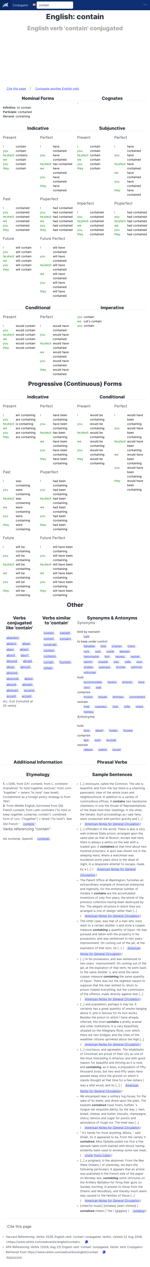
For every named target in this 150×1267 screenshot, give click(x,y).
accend (29, 690)
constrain (50, 644)
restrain (135, 656)
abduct (11, 643)
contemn (50, 656)
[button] (145, 5)
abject (24, 649)
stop (139, 661)
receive (112, 682)
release (88, 749)
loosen (116, 749)
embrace (118, 696)
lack (86, 740)
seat (98, 687)
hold (86, 706)
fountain (65, 662)
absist (29, 678)
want (98, 740)
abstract (12, 690)
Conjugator (20, 5)
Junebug (139, 1211)
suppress (104, 667)
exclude (111, 740)
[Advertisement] (75, 57)
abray (10, 667)
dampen (125, 651)
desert (99, 730)
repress (120, 656)
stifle (128, 661)
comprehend (137, 696)
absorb (11, 684)
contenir (29, 824)
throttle (120, 667)
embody (127, 682)
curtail (110, 651)
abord (11, 655)
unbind (102, 749)
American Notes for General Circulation (112, 824)
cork (86, 651)
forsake (128, 730)
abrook (25, 667)
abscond (12, 678)
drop (87, 730)
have (141, 682)
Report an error (14, 1257)
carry (87, 687)
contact (49, 650)
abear (26, 643)
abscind (12, 673)
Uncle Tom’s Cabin (97, 1155)
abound (12, 661)
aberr (10, 649)
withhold (136, 667)
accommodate (93, 682)
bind (103, 646)
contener (43, 838)
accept (26, 696)
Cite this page (16, 88)
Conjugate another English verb (57, 88)
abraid (27, 661)
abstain (27, 684)
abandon (13, 638)
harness (89, 711)
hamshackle (91, 656)
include (102, 696)
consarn (65, 638)
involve (88, 696)
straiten (88, 667)
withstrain (90, 672)
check (131, 646)
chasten (117, 646)
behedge (89, 646)
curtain (48, 662)
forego (113, 730)
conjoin (49, 638)
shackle (103, 661)
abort (25, 655)
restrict (88, 661)
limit (107, 656)
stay (116, 661)
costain (49, 633)
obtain (48, 668)
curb (86, 636)
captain (65, 633)
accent (11, 696)
